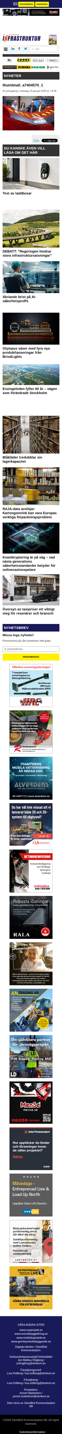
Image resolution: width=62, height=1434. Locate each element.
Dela (36, 140)
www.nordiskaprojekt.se (31, 1337)
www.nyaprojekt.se (31, 1330)
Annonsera (42, 4)
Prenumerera (26, 4)
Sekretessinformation (32, 1432)
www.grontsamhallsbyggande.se (31, 1341)
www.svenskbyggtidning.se (31, 1333)
